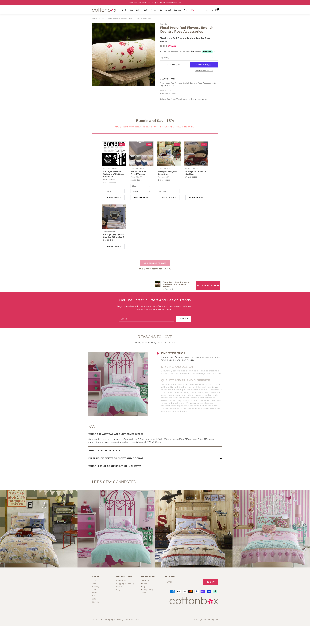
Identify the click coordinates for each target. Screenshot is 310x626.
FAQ (118, 590)
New (186, 10)
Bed (124, 10)
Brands (143, 584)
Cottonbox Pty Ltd (209, 620)
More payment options (204, 70)
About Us (144, 581)
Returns (119, 587)
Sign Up (184, 319)
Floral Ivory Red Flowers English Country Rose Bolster (129, 18)
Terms (143, 593)
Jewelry (177, 10)
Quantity (165, 58)
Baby (138, 10)
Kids (131, 10)
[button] (189, 79)
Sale (193, 10)
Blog (142, 587)
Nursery (95, 587)
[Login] (211, 9)
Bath (146, 10)
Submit (211, 582)
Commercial (165, 10)
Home (94, 18)
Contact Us (121, 581)
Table (153, 10)
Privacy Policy (146, 590)
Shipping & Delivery (125, 584)
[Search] (207, 9)
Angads (102, 18)
